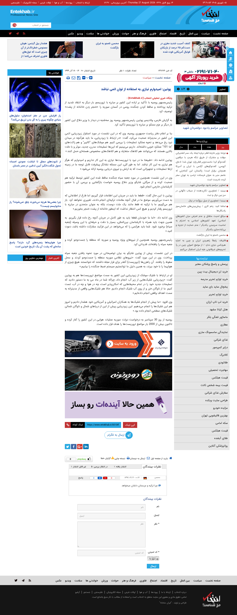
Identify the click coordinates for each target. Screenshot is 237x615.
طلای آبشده (221, 438)
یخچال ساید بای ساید (215, 287)
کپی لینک (130, 425)
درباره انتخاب (180, 592)
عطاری (224, 324)
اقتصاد (173, 34)
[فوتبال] (230, 65)
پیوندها (69, 2)
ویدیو (80, 34)
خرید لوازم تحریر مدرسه (214, 279)
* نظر (156, 524)
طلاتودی (223, 362)
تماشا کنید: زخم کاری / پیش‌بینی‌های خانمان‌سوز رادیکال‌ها (201, 208)
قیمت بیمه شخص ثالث (214, 385)
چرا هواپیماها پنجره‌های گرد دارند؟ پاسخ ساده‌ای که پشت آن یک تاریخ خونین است (35, 244)
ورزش (115, 34)
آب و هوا (58, 2)
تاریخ (182, 34)
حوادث (125, 34)
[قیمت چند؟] (230, 58)
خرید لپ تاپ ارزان (217, 302)
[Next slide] (178, 89)
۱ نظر (121, 70)
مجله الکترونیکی (113, 592)
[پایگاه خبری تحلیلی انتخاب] (213, 17)
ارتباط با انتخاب (83, 2)
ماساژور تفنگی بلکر (217, 317)
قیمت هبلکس (220, 377)
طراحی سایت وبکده (216, 400)
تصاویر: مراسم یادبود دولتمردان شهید (205, 128)
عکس (71, 34)
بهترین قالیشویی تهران (215, 415)
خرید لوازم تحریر (218, 294)
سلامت (90, 34)
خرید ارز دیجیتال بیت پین (212, 271)
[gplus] (80, 446)
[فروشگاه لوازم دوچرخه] (118, 375)
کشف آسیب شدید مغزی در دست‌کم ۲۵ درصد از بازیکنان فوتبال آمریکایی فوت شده (175, 47)
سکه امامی (222, 423)
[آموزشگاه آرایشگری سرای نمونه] (118, 405)
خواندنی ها (103, 34)
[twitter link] (16, 580)
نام (158, 506)
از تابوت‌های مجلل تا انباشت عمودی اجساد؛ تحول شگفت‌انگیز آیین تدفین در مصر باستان (35, 164)
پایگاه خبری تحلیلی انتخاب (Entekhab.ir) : (149, 98)
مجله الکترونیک (30, 2)
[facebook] (73, 446)
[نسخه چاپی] (68, 78)
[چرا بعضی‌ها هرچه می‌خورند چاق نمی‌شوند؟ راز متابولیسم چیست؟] (35, 183)
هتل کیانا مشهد (219, 309)
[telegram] (17, 33)
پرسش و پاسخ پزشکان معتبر (211, 264)
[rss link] (29, 580)
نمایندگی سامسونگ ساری (213, 332)
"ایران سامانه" (165, 602)
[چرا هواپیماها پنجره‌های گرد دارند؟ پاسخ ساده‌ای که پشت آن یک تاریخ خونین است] (35, 224)
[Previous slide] (188, 89)
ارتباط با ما (166, 592)
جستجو (87, 592)
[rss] (24, 33)
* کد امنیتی (153, 552)
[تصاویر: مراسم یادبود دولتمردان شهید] (202, 109)
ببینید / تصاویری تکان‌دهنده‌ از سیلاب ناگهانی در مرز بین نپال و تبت (201, 193)
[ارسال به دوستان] (73, 78)
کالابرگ (224, 355)
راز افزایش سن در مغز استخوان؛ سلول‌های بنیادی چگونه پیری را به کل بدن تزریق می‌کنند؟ (35, 118)
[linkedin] (86, 446)
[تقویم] (230, 71)
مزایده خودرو (220, 408)
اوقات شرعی (45, 2)
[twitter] (10, 33)
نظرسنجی (15, 2)
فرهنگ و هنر (139, 34)
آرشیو (77, 592)
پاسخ (80, 477)
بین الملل (193, 34)
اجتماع (162, 34)
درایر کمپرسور (220, 347)
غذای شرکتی (221, 340)
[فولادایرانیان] (118, 344)
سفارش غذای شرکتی (216, 393)
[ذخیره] (79, 78)
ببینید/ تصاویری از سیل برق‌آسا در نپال (207, 201)
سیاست (205, 34)
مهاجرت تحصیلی (218, 370)
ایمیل (156, 515)
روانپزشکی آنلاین (218, 446)
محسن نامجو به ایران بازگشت (107, 45)
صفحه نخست (220, 34)
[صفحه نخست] (230, 52)
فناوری (152, 34)
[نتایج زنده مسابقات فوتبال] (230, 77)
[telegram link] (23, 580)
